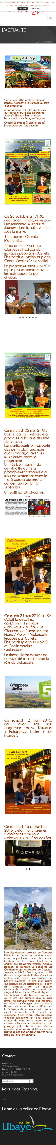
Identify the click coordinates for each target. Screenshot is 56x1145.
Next (47, 72)
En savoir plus (34, 8)
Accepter (22, 8)
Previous (9, 72)
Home (36, 42)
